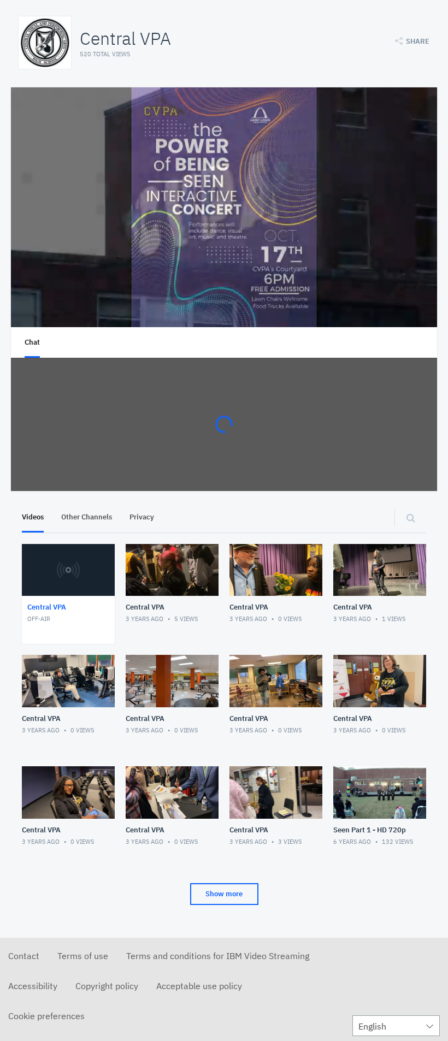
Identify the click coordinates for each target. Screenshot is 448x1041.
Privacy (141, 517)
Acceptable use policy (199, 985)
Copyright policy (106, 985)
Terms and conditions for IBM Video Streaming (217, 955)
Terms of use (82, 955)
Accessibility (32, 985)
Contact (23, 955)
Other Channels (86, 517)
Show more (224, 893)
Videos (33, 517)
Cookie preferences (46, 1015)
